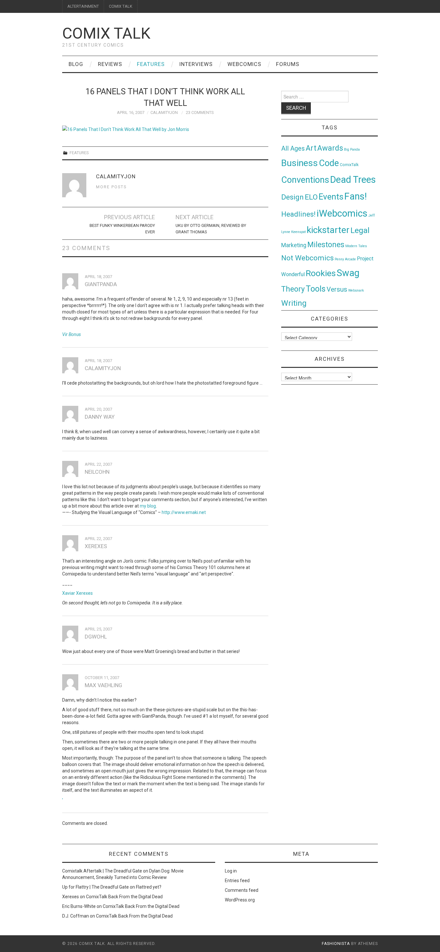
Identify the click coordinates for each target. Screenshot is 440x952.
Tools (316, 289)
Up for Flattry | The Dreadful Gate (95, 887)
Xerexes (70, 896)
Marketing (293, 245)
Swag (348, 272)
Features (151, 64)
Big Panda (352, 149)
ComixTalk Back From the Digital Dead (124, 896)
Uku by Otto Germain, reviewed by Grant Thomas (211, 228)
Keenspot (298, 232)
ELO (311, 197)
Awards (330, 148)
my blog (148, 506)
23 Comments (200, 112)
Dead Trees (353, 179)
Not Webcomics (307, 258)
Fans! (355, 196)
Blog (76, 64)
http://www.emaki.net (184, 512)
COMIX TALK (120, 6)
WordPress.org (240, 899)
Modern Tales (356, 246)
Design (292, 197)
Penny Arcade (345, 259)
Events (331, 196)
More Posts (111, 186)
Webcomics (244, 64)
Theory (293, 289)
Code (329, 163)
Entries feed (237, 880)
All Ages (293, 148)
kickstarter (328, 230)
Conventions (305, 180)
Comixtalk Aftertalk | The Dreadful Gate (102, 870)
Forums (287, 64)
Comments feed (241, 890)
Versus (337, 289)
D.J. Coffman (75, 916)
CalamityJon (164, 112)
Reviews (110, 64)
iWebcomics (342, 213)
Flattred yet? (148, 887)
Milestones (325, 244)
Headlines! (298, 214)
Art (311, 148)
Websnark (356, 290)
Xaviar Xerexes (77, 593)
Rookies (321, 273)
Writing (294, 303)
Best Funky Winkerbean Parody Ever (122, 228)
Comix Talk (106, 33)
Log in (231, 870)
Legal (359, 230)
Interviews (196, 64)
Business (299, 163)
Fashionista (336, 943)
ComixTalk (349, 165)
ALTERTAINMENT (83, 6)
